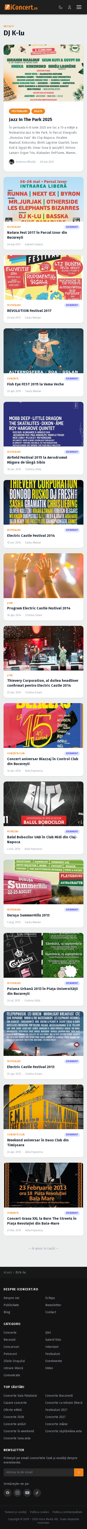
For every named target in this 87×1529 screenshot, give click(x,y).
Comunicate (12, 1375)
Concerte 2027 (55, 1417)
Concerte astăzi (15, 1424)
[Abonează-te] (78, 1472)
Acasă (8, 1272)
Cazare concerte (15, 1403)
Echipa (50, 1298)
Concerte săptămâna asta (63, 1431)
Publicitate (11, 1305)
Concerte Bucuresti (59, 1396)
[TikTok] (37, 1493)
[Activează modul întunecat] (61, 7)
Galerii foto (53, 1340)
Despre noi (11, 1298)
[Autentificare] (70, 7)
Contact (50, 1312)
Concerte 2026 (14, 1417)
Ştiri (48, 1333)
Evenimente (53, 1361)
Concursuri (11, 1347)
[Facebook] (8, 1493)
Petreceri (10, 1354)
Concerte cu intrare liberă (64, 1403)
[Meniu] (79, 7)
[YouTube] (27, 1493)
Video (49, 1368)
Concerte (10, 1333)
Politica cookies (39, 1512)
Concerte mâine (56, 1424)
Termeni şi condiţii (16, 1512)
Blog (7, 1312)
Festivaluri (52, 1354)
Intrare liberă (13, 1368)
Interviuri (51, 1347)
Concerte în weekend (19, 1431)
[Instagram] (17, 1493)
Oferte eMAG (13, 1410)
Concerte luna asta (17, 1438)
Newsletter (53, 1305)
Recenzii (9, 1340)
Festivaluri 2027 (56, 1410)
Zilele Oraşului (14, 1361)
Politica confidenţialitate (67, 1512)
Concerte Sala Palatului (20, 1396)
